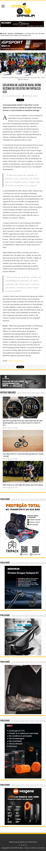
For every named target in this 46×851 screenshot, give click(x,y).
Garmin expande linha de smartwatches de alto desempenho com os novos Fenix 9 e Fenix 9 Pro (23, 423)
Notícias (10, 33)
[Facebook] (19, 844)
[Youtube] (24, 844)
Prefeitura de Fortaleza (15, 361)
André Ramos (32, 842)
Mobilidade (19, 33)
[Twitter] (21, 844)
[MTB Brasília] (23, 9)
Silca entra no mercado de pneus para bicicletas (23, 485)
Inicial (4, 33)
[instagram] (26, 844)
